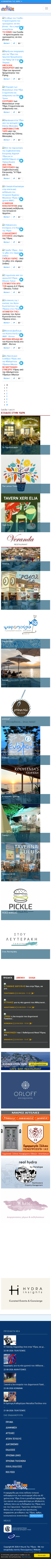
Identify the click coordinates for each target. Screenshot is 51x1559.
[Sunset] (20, 668)
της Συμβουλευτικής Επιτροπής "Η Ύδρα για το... (11, 170)
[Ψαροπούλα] (20, 629)
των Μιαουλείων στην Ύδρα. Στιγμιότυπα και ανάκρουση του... (13, 105)
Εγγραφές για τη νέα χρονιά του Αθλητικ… (24, 1365)
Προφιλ (9, 1422)
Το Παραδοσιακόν (10, 447)
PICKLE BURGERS (9, 913)
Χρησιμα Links (13, 1455)
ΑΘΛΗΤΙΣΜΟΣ (9, 1007)
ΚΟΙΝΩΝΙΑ (8, 1023)
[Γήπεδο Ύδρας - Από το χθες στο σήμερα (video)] (13, 253)
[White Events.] (25, 1207)
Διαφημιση (11, 1427)
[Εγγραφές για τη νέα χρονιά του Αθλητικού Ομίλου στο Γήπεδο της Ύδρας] (25, 1000)
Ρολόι (4, 602)
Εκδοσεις (10, 1449)
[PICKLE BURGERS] (20, 900)
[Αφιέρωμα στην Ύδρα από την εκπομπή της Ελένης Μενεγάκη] (13, 123)
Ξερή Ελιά (6, 525)
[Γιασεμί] (20, 823)
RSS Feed (10, 1472)
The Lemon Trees (10, 486)
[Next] (6, 402)
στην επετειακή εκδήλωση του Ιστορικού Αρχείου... (12, 208)
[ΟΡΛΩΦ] (25, 1090)
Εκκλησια (8, 1039)
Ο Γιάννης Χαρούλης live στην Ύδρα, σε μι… (24, 1347)
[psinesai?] (20, 706)
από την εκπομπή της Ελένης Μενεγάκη (12, 132)
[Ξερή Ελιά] (20, 513)
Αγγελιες (10, 1433)
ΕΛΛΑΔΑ (32, 978)
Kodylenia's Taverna (10, 796)
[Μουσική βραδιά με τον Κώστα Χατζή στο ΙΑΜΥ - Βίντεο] (13, 333)
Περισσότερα (26, 1557)
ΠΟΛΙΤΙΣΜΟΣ (9, 993)
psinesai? (6, 719)
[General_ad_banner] (25, 1173)
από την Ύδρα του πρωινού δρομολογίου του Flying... (12, 70)
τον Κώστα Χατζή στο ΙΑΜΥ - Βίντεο (13, 341)
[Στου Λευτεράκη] (20, 939)
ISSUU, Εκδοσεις (14, 1466)
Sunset (5, 680)
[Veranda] (20, 551)
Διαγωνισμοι (12, 1444)
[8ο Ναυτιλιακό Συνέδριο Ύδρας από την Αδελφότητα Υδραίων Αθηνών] (13, 360)
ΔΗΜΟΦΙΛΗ (20, 978)
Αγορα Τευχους (13, 1438)
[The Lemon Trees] (21, 474)
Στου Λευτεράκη (9, 952)
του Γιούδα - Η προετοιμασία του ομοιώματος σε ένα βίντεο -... (12, 36)
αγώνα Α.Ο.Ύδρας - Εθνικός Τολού (13, 286)
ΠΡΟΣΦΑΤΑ (7, 978)
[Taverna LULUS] (20, 862)
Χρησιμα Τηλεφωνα (16, 1461)
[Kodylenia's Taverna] (20, 784)
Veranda (5, 564)
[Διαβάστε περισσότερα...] (14, 43)
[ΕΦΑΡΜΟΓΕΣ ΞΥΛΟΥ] (25, 1139)
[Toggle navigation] (46, 8)
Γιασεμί (5, 835)
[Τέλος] (7, 405)
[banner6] (25, 1294)
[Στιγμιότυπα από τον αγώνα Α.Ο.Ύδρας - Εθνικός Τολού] (13, 278)
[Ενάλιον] (20, 745)
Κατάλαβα (42, 1555)
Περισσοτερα (35, 1516)
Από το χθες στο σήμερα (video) (13, 261)
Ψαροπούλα (7, 641)
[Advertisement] (26, 964)
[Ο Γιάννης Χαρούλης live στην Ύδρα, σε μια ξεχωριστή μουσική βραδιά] (25, 983)
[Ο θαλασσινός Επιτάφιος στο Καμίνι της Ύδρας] (13, 228)
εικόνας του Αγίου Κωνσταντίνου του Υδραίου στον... (11, 315)
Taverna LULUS (8, 874)
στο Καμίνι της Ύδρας (13, 236)
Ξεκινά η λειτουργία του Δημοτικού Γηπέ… (24, 1384)
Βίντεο (6, 43)
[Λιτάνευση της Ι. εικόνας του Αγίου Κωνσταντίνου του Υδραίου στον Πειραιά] (13, 304)
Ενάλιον (5, 758)
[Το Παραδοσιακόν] (20, 435)
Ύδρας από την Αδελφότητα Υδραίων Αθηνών (13, 371)
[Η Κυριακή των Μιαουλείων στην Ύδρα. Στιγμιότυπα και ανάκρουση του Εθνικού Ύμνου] (13, 93)
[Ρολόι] (20, 590)
